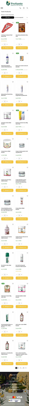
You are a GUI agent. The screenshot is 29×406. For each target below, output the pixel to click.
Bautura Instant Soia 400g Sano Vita (22, 123)
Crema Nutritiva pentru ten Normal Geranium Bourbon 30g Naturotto (21, 180)
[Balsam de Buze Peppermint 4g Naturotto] (22, 87)
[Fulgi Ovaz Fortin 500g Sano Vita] (7, 289)
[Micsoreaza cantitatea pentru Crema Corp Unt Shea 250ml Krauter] (2, 187)
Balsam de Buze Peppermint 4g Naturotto (21, 95)
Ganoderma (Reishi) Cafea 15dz (22, 35)
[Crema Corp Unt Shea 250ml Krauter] (7, 172)
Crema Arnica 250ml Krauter (5, 152)
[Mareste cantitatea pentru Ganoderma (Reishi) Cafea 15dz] (21, 44)
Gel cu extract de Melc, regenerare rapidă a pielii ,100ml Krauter (21, 354)
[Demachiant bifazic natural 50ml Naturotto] (7, 58)
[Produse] (2, 8)
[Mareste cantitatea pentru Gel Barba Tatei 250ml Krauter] (7, 130)
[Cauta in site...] (27, 8)
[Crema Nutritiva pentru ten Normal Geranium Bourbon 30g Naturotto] (22, 172)
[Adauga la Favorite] (12, 22)
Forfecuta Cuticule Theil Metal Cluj (6, 35)
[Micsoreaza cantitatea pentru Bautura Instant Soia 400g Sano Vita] (17, 130)
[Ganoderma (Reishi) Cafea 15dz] (22, 28)
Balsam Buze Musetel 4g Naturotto (6, 95)
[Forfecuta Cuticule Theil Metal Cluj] (7, 28)
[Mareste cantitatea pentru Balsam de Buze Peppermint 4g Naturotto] (21, 101)
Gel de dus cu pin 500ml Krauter (21, 325)
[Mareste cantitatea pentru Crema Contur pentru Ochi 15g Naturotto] (21, 158)
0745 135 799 (15, 387)
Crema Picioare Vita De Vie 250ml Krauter (22, 237)
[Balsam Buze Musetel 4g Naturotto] (7, 87)
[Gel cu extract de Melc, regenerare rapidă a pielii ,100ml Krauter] (22, 346)
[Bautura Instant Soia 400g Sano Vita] (22, 115)
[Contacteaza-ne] (20, 8)
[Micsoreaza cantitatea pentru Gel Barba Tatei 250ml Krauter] (2, 130)
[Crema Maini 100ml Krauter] (22, 201)
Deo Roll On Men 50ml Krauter (6, 266)
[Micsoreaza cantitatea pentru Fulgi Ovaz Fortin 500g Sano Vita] (2, 303)
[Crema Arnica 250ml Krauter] (7, 144)
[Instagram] (16, 392)
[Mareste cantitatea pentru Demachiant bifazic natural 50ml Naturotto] (7, 73)
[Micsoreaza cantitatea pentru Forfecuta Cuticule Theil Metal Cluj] (2, 44)
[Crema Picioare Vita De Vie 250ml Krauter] (22, 229)
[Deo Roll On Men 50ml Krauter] (7, 258)
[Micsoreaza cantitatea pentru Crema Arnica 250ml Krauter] (2, 158)
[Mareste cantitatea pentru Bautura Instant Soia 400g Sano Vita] (21, 130)
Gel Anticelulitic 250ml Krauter (21, 296)
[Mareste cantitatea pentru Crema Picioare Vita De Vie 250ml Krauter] (21, 244)
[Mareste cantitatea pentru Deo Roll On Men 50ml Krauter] (7, 274)
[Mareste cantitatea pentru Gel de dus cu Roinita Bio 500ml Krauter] (7, 360)
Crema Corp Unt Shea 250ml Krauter (6, 180)
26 (23, 368)
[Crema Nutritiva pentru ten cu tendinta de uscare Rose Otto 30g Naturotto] (7, 201)
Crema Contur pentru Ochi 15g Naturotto (22, 152)
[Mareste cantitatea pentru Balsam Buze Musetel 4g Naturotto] (7, 101)
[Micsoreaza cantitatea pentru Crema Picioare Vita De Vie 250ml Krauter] (17, 244)
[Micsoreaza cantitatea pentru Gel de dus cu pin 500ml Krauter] (17, 332)
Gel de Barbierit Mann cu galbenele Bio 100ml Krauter (6, 325)
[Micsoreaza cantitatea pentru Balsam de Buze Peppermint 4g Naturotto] (17, 101)
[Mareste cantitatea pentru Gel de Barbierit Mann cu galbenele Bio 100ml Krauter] (7, 332)
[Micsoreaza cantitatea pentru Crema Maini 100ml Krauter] (17, 215)
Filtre (8, 17)
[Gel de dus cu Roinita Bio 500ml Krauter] (7, 346)
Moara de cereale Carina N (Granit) (22, 66)
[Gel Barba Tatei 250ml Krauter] (7, 115)
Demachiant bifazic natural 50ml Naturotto (6, 66)
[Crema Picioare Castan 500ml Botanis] (7, 229)
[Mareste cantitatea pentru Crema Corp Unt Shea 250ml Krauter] (7, 187)
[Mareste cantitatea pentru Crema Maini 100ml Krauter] (21, 215)
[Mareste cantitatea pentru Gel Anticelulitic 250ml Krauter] (21, 303)
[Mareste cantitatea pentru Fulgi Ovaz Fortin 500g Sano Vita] (7, 303)
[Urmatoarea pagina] (26, 368)
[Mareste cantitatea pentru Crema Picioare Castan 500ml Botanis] (7, 244)
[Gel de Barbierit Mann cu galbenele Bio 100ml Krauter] (7, 317)
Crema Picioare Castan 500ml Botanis (6, 237)
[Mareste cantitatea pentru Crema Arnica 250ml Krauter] (7, 158)
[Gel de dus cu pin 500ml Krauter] (22, 317)
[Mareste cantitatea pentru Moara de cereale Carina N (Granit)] (21, 73)
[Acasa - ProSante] (14, 3)
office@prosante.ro (15, 389)
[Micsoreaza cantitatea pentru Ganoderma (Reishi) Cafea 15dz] (17, 44)
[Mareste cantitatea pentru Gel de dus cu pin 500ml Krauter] (21, 332)
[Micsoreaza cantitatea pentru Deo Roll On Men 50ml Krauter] (2, 274)
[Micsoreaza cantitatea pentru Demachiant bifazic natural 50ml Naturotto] (2, 73)
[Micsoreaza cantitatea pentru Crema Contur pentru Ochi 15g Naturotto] (17, 158)
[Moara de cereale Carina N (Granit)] (22, 58)
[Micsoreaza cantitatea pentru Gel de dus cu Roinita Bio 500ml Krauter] (2, 360)
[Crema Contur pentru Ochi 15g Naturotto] (22, 144)
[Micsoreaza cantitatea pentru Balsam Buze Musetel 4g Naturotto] (2, 101)
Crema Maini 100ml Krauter (20, 209)
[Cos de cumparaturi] (23, 8)
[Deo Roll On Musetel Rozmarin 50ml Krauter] (22, 258)
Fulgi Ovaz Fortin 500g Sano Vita (6, 296)
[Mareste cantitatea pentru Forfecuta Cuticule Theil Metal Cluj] (7, 44)
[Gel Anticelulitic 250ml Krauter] (22, 289)
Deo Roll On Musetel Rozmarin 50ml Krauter (21, 266)
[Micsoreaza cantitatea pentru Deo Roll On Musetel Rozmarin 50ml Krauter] (17, 274)
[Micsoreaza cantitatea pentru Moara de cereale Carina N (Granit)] (17, 73)
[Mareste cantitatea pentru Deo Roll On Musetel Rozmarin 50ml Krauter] (21, 274)
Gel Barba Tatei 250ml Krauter (6, 123)
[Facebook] (13, 392)
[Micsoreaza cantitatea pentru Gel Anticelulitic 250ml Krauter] (17, 303)
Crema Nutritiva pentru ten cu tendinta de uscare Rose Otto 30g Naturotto (7, 209)
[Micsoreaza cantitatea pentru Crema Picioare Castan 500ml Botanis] (2, 244)
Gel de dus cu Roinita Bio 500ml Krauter (7, 353)
